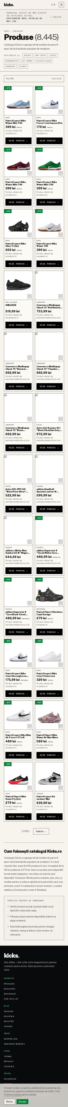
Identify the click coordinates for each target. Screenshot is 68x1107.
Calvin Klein (44, 61)
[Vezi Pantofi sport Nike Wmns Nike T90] (18, 100)
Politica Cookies (12, 1094)
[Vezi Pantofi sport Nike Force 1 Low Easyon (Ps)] (49, 100)
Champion (10, 66)
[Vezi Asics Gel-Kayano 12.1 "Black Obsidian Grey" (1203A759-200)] (49, 407)
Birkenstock (11, 61)
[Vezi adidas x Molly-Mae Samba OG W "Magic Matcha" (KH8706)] (18, 530)
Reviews (9, 1016)
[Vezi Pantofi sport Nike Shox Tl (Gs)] (18, 223)
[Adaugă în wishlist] (30, 112)
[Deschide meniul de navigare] (61, 4)
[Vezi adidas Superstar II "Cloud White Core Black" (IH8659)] (49, 530)
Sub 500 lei (11, 999)
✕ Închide (55, 17)
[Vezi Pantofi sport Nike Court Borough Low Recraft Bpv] (18, 653)
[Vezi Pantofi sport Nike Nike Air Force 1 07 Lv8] (18, 715)
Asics (53, 55)
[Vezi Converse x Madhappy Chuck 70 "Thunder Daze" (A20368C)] (49, 346)
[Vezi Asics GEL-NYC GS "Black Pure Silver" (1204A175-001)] (18, 469)
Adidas (27, 55)
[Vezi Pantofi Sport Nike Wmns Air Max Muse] (49, 715)
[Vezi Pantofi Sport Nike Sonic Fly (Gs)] (18, 776)
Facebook (10, 1079)
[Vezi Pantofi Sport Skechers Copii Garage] (49, 592)
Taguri (8, 1026)
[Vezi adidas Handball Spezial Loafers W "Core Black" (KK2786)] (49, 469)
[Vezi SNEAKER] (18, 285)
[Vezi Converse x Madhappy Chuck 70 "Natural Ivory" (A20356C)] (18, 346)
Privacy (9, 1061)
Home (6, 31)
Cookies (9, 1066)
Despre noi (11, 1039)
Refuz (9, 1101)
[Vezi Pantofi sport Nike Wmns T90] (49, 223)
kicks (9, 5)
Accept (22, 1101)
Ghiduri (9, 1011)
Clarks (22, 66)
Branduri (10, 994)
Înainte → (41, 831)
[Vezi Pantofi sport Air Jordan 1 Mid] (49, 776)
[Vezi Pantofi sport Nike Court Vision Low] (49, 653)
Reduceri (9, 989)
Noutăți (9, 1021)
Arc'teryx (40, 55)
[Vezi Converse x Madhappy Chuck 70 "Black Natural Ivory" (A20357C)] (18, 407)
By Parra (27, 61)
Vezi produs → (18, 141)
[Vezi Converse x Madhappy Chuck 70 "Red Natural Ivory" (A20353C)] (49, 285)
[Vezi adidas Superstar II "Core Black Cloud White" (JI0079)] (18, 592)
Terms (8, 1056)
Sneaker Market (14, 1044)
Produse (9, 984)
